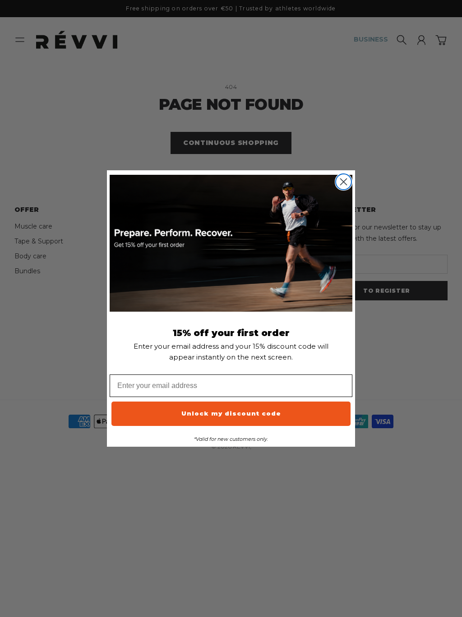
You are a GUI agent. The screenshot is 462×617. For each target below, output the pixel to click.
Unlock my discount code (231, 413)
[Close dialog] (343, 182)
